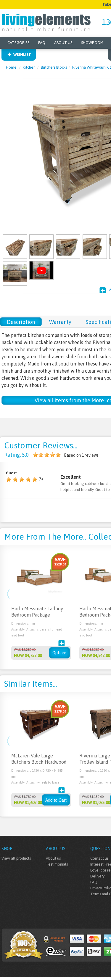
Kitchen (29, 67)
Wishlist (22, 54)
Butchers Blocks (54, 67)
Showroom (92, 42)
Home (11, 67)
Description (21, 322)
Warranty (60, 322)
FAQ (41, 42)
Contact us (99, 858)
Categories (18, 42)
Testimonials (57, 864)
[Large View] (15, 246)
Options (59, 652)
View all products (16, 858)
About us (53, 858)
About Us (63, 42)
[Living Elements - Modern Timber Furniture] (46, 22)
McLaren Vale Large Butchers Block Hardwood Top (39, 762)
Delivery (97, 876)
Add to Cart (56, 800)
